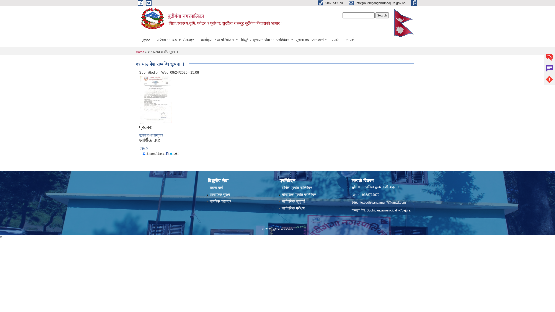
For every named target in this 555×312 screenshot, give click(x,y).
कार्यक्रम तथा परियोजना (218, 40)
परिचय (161, 40)
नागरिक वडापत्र (220, 201)
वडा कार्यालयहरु (183, 40)
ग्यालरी (335, 40)
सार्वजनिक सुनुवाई (293, 201)
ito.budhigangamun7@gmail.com (383, 202)
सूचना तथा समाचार (151, 135)
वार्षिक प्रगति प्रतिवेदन (297, 188)
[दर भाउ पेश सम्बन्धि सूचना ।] (156, 99)
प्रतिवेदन (282, 40)
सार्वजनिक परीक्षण (293, 208)
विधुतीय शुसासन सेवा (255, 40)
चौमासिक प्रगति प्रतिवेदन (299, 195)
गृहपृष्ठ (145, 40)
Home (140, 52)
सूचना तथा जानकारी (310, 40)
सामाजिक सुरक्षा (220, 195)
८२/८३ (143, 148)
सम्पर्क (350, 40)
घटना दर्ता (216, 188)
